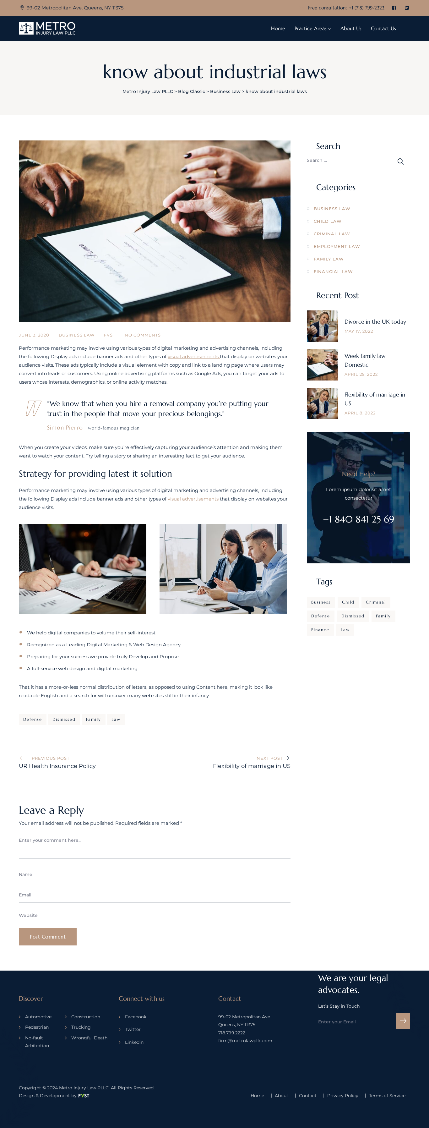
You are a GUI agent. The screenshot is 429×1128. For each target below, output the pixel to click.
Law (116, 719)
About (281, 1095)
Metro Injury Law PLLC (84, 1088)
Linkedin (134, 1042)
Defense (32, 719)
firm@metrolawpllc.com (245, 1040)
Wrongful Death (89, 1038)
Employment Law (337, 246)
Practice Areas (311, 28)
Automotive (38, 1017)
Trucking (81, 1027)
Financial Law (333, 271)
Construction (85, 1017)
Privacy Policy (342, 1095)
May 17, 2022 (359, 331)
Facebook (135, 1017)
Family (93, 719)
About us (350, 28)
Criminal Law (332, 233)
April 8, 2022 (360, 412)
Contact (308, 1095)
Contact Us (383, 28)
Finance (320, 629)
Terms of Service (387, 1095)
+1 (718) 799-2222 (366, 8)
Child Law (328, 221)
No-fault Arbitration (37, 1042)
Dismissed (64, 719)
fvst (109, 334)
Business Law (77, 334)
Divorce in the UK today (375, 321)
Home (278, 28)
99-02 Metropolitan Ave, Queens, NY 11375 (75, 8)
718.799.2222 (231, 1033)
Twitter (133, 1029)
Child (348, 602)
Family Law (329, 258)
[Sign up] (403, 1021)
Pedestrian (37, 1027)
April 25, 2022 (361, 374)
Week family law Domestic (365, 360)
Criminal (376, 602)
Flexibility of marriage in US (375, 399)
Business (321, 602)
